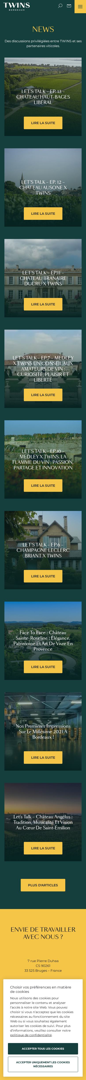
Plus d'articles (43, 885)
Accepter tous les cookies (43, 1048)
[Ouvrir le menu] (80, 6)
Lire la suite (43, 123)
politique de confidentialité (31, 1035)
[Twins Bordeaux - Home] (16, 6)
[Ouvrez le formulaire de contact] (69, 7)
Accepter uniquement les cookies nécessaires (43, 1064)
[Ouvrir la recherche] (60, 7)
